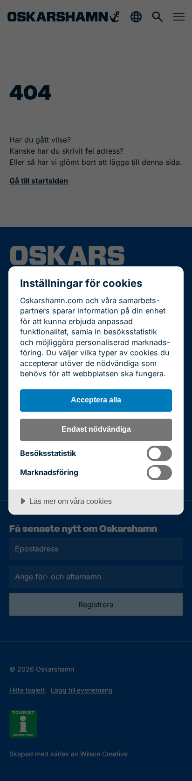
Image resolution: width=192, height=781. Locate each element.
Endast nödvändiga (96, 429)
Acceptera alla (96, 399)
